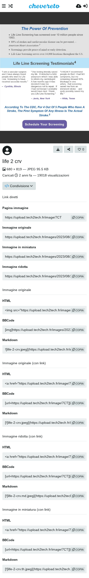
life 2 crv (12, 161)
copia (79, 217)
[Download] (58, 149)
